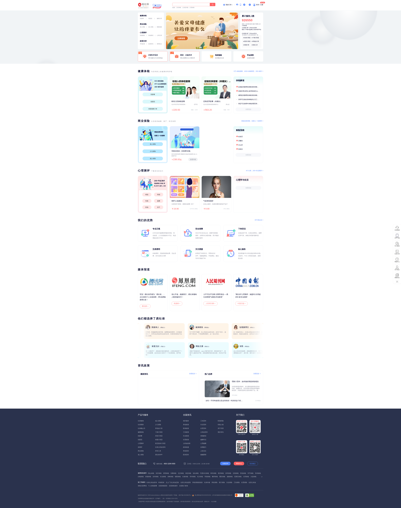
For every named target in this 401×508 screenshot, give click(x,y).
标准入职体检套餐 (178, 101)
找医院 (150, 18)
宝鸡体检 (258, 473)
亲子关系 (221, 428)
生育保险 (244, 482)
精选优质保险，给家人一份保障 (251, 121)
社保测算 (141, 424)
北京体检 (181, 473)
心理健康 (203, 443)
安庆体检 (159, 473)
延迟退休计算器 (160, 443)
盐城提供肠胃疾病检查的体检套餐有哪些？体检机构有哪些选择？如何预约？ (250, 87)
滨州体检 (228, 473)
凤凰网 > (177, 303)
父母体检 (191, 7)
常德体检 (207, 476)
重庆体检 (222, 476)
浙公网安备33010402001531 (203, 495)
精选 (146, 194)
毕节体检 (250, 473)
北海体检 (236, 473)
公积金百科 (204, 432)
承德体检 (148, 476)
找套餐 (142, 18)
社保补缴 (207, 482)
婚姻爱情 (203, 454)
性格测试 (150, 35)
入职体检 (178, 7)
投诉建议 (253, 463)
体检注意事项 (142, 486)
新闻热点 (159, 44)
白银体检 (141, 476)
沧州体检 (156, 476)
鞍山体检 (151, 473)
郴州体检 (215, 476)
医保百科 (186, 454)
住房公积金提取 (186, 482)
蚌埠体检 (213, 473)
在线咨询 (225, 463)
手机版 (175, 495)
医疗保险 (222, 482)
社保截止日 (141, 428)
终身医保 (161, 482)
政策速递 (186, 447)
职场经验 (221, 421)
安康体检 (173, 473)
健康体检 (143, 15)
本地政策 (142, 44)
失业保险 (229, 482)
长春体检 (185, 476)
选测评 (140, 447)
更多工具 (255, 45)
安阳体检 (166, 473)
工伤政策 (186, 432)
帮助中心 (239, 463)
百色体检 (243, 473)
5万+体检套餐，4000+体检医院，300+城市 (248, 71)
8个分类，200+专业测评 (254, 170)
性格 (146, 201)
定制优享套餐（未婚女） (212, 101)
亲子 (158, 207)
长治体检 (163, 476)
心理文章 (159, 35)
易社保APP (158, 454)
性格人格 (221, 424)
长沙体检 (200, 476)
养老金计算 (256, 41)
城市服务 (186, 421)
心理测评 (143, 32)
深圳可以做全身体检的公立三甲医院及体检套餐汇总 (250, 99)
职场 (146, 207)
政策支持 (143, 41)
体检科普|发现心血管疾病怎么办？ (249, 91)
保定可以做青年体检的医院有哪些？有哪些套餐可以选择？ (250, 103)
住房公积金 (252, 482)
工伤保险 (237, 482)
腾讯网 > (145, 306)
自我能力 (203, 447)
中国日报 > (241, 303)
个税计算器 (256, 37)
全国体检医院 (163, 486)
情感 (158, 194)
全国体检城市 (173, 486)
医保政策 (186, 428)
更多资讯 (221, 432)
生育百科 (203, 428)
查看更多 (248, 109)
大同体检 (246, 476)
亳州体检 (221, 473)
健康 (158, 201)
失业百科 (203, 424)
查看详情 (193, 159)
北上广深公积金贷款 (172, 482)
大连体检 (253, 476)
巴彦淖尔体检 (204, 473)
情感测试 (142, 35)
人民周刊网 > (210, 303)
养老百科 (186, 451)
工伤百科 (203, 421)
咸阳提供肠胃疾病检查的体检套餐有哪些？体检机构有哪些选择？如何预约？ (250, 95)
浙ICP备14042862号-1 (185, 495)
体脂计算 (246, 45)
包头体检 (196, 473)
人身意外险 (185, 7)
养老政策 (186, 424)
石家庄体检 (238, 476)
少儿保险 (153, 151)
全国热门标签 (183, 486)
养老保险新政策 (197, 482)
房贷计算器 (247, 41)
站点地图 (213, 501)
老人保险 (142, 27)
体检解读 (203, 436)
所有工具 (158, 451)
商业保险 (143, 24)
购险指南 (159, 27)
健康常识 (203, 439)
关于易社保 (258, 220)
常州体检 (193, 476)
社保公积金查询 (160, 447)
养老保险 (214, 482)
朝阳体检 (178, 476)
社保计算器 (247, 37)
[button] (197, 47)
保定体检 (188, 473)
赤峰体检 (170, 476)
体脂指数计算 (152, 109)
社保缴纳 (141, 421)
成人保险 (150, 27)
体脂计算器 (158, 439)
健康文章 (159, 18)
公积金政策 (186, 443)
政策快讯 (150, 44)
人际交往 (203, 451)
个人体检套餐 (152, 486)
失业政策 (186, 436)
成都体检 (230, 476)
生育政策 (186, 439)
